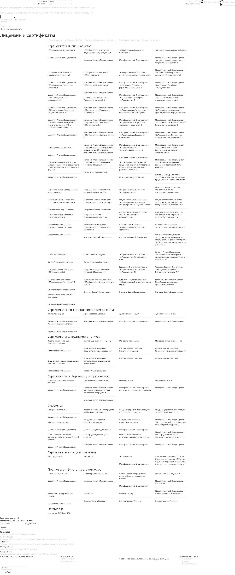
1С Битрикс (69, 40)
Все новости (5, 529)
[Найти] (50, 4)
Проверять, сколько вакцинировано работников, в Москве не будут (28, 554)
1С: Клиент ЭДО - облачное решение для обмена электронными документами (33, 539)
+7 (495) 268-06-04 (193, 1)
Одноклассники (190, 564)
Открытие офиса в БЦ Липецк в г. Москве (17, 534)
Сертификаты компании (129, 40)
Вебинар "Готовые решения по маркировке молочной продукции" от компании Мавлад (37, 544)
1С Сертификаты (55, 40)
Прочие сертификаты (151, 40)
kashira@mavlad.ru (68, 561)
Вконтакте (188, 559)
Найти (7, 572)
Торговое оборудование (95, 40)
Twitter (187, 561)
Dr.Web (79, 40)
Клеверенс (111, 40)
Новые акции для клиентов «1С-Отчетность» (19, 549)
